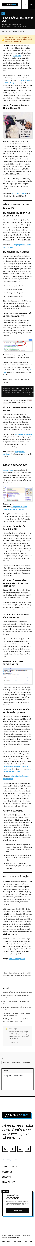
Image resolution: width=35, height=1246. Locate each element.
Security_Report (29, 1241)
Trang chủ (4, 31)
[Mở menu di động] (31, 4)
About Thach (9, 1166)
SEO (3, 13)
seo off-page (16, 1062)
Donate (6, 1176)
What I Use (8, 1182)
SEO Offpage (9, 83)
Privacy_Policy (6, 1241)
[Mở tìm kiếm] (24, 4)
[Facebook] (13, 1149)
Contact (7, 1171)
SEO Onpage (25, 80)
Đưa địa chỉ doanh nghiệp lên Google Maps (17, 992)
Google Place (8, 470)
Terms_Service (17, 1241)
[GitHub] (5, 1149)
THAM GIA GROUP (17, 1210)
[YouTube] (20, 1149)
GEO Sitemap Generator (23, 434)
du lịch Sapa (17, 55)
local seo (6, 1062)
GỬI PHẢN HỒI (15, 1042)
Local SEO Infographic (17, 959)
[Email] (28, 1149)
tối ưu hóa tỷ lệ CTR (19, 193)
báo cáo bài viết (16, 41)
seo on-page (26, 1062)
